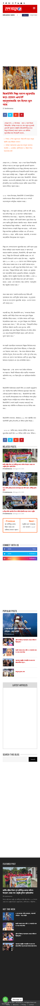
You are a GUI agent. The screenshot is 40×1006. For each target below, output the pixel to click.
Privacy (24, 1004)
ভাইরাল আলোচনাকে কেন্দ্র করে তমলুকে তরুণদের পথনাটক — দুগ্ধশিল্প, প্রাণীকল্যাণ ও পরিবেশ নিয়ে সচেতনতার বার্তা (18, 148)
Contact (31, 1004)
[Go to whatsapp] (5, 999)
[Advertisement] (20, 41)
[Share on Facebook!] (5, 115)
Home (8, 1004)
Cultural (16, 15)
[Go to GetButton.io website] (5, 1003)
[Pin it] (21, 115)
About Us (16, 1004)
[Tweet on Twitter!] (10, 115)
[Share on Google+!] (16, 115)
